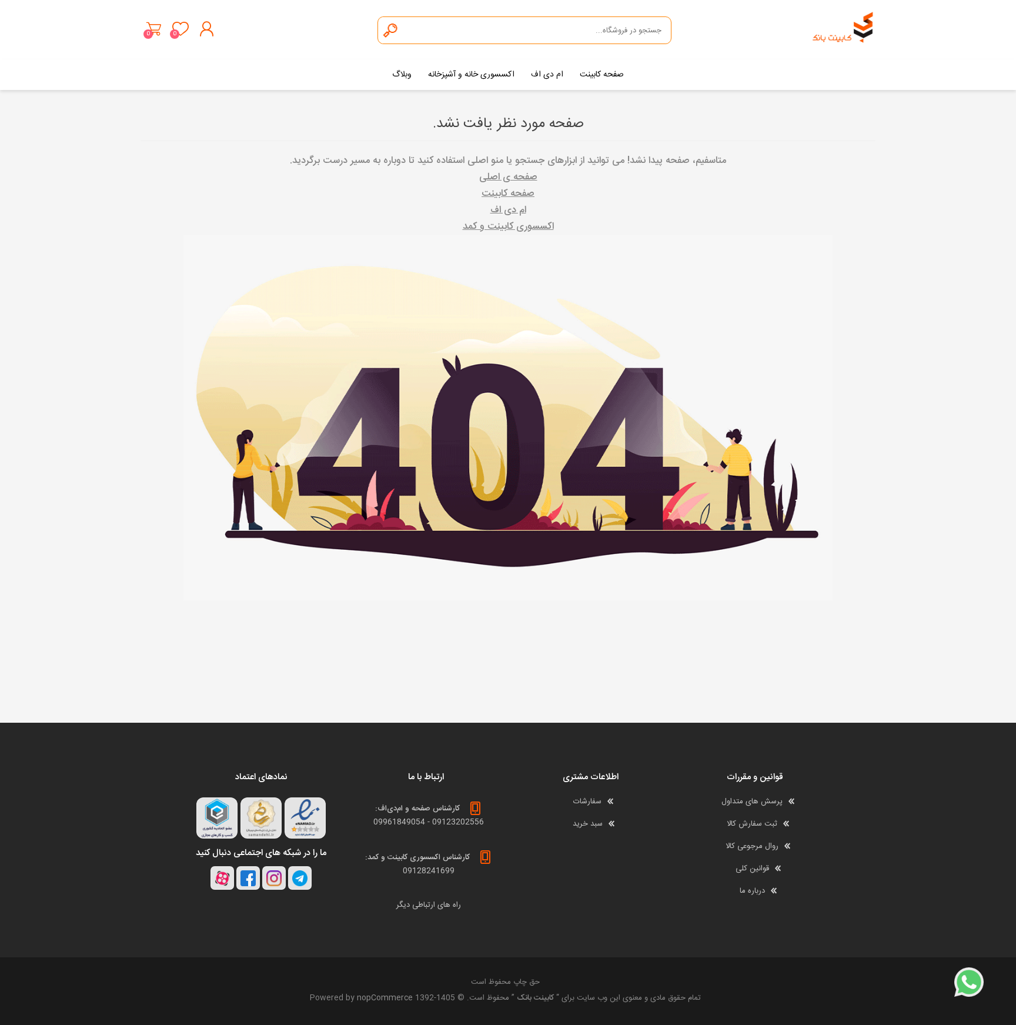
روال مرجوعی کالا (752, 846)
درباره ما (752, 890)
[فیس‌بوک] (248, 878)
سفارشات (587, 801)
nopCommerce (385, 997)
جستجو (391, 30)
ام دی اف (508, 210)
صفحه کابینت (508, 194)
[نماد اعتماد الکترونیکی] (305, 818)
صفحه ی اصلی (508, 177)
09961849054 (399, 822)
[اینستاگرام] (274, 878)
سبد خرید (154, 29)
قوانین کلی (752, 868)
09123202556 (458, 822)
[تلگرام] (300, 878)
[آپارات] (222, 878)
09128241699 (428, 870)
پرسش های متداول (752, 801)
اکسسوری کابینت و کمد (508, 227)
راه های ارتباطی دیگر (428, 905)
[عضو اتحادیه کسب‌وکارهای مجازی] (217, 818)
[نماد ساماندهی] (261, 818)
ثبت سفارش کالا (752, 823)
